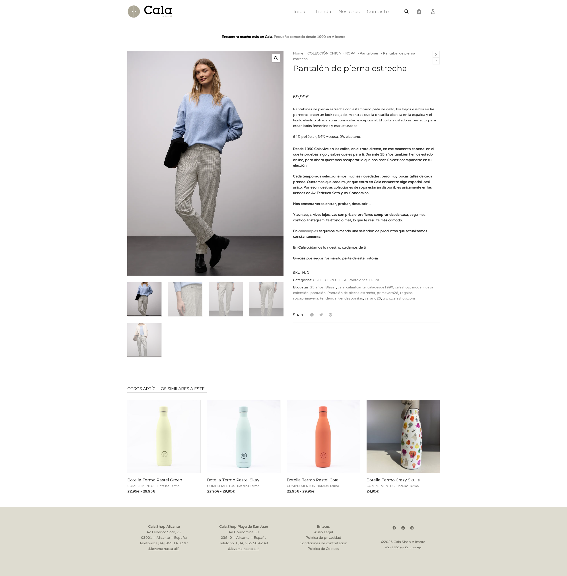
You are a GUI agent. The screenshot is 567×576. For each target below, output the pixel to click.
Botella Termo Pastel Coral (313, 480)
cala (341, 287)
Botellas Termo (168, 486)
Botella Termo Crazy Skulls (393, 480)
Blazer (330, 287)
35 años (317, 287)
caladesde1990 (380, 287)
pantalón (318, 293)
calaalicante (356, 287)
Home (298, 53)
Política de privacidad (323, 537)
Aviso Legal (323, 532)
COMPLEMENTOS (141, 486)
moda (416, 287)
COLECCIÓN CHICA (324, 53)
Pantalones (369, 53)
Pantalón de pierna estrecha (351, 293)
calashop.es (308, 231)
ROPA (350, 53)
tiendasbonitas (350, 298)
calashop (402, 287)
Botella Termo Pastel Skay (233, 480)
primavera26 (387, 293)
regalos (406, 293)
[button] (276, 58)
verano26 (373, 298)
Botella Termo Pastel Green (154, 480)
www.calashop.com (399, 298)
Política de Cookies (323, 549)
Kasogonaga (413, 547)
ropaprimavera (305, 298)
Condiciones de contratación (323, 543)
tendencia (328, 298)
